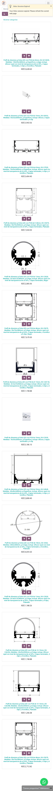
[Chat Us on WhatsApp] (44, 782)
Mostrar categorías (10, 20)
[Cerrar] (51, 788)
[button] (5, 14)
